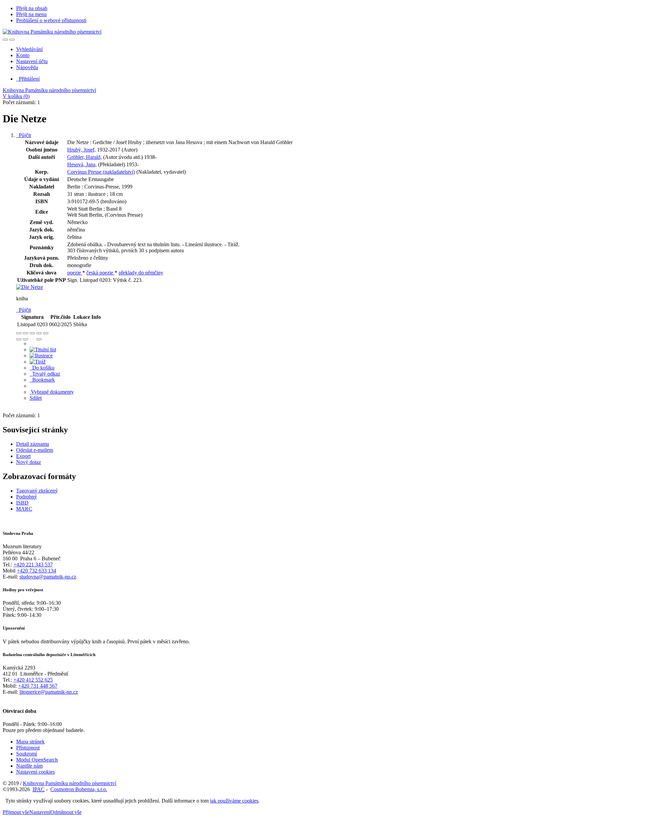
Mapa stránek (30, 741)
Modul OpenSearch (37, 760)
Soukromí (26, 754)
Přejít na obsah (31, 8)
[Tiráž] (38, 361)
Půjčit (23, 135)
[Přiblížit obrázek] (19, 333)
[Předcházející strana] (32, 339)
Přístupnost (28, 747)
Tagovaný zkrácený (37, 490)
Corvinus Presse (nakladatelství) (101, 172)
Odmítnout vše (66, 812)
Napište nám (29, 766)
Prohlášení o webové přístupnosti (51, 20)
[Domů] (52, 32)
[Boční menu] (5, 40)
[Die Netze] (29, 287)
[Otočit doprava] (25, 339)
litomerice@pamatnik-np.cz (48, 692)
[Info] (45, 333)
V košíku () (16, 96)
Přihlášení (28, 79)
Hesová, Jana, (82, 164)
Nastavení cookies (35, 772)
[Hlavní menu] (12, 40)
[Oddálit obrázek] (25, 333)
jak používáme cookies (234, 801)
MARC (24, 509)
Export (23, 456)
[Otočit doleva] (19, 339)
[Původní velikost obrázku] (32, 333)
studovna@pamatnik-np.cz (47, 576)
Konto (23, 55)
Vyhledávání (29, 49)
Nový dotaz (28, 462)
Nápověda (27, 67)
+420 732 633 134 (36, 570)
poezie (74, 272)
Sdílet (36, 398)
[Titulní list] (43, 349)
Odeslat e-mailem (34, 450)
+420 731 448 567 (37, 686)
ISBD (22, 503)
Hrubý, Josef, (81, 150)
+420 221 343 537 (33, 564)
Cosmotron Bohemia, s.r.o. (78, 789)
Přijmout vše (16, 812)
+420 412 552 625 (33, 680)
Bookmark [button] (42, 380)
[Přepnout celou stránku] (39, 333)
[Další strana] (39, 339)
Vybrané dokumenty (52, 392)
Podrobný (26, 497)
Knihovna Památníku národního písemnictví (49, 90)
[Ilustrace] (41, 355)
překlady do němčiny (141, 272)
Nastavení (39, 812)
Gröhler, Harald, (84, 157)
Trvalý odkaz (45, 374)
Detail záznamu (32, 444)
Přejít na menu (31, 14)
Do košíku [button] (42, 368)
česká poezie (100, 272)
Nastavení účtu (32, 61)
